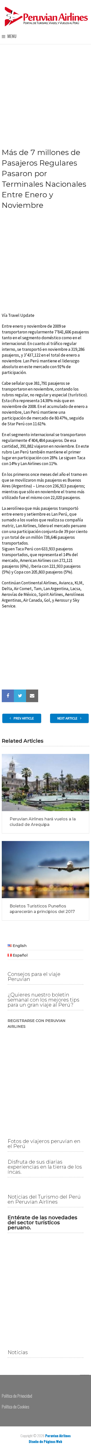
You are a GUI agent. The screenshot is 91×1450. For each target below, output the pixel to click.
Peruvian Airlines (58, 1435)
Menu (11, 36)
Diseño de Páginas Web (45, 1441)
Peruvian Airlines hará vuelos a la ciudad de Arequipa (43, 822)
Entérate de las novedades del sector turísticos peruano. (42, 1222)
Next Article (67, 718)
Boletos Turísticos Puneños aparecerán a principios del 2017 (42, 909)
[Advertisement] (45, 92)
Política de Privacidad (17, 1396)
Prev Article (23, 718)
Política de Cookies (15, 1406)
